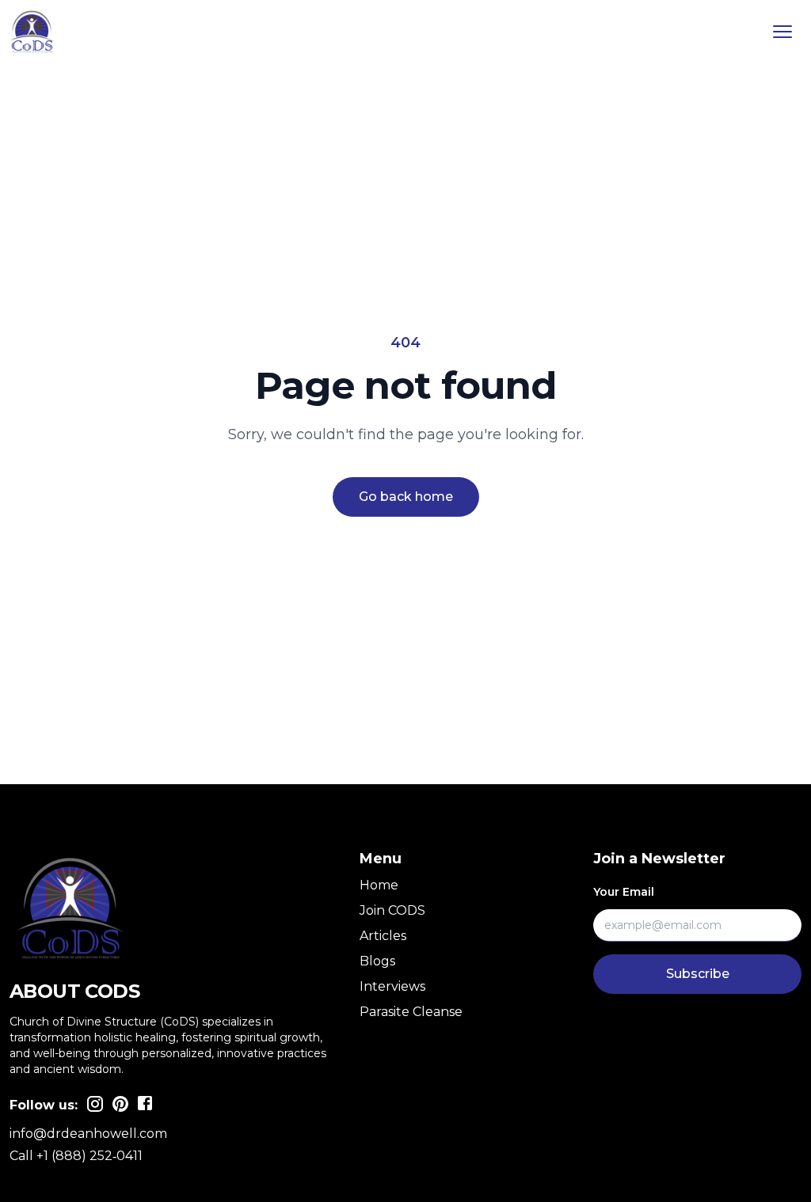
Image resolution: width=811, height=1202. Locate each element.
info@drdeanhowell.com (88, 1133)
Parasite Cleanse (411, 1011)
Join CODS (392, 910)
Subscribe (697, 973)
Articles (383, 935)
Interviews (392, 986)
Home (379, 885)
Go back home (406, 496)
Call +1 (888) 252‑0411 (76, 1155)
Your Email (623, 892)
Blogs (377, 961)
